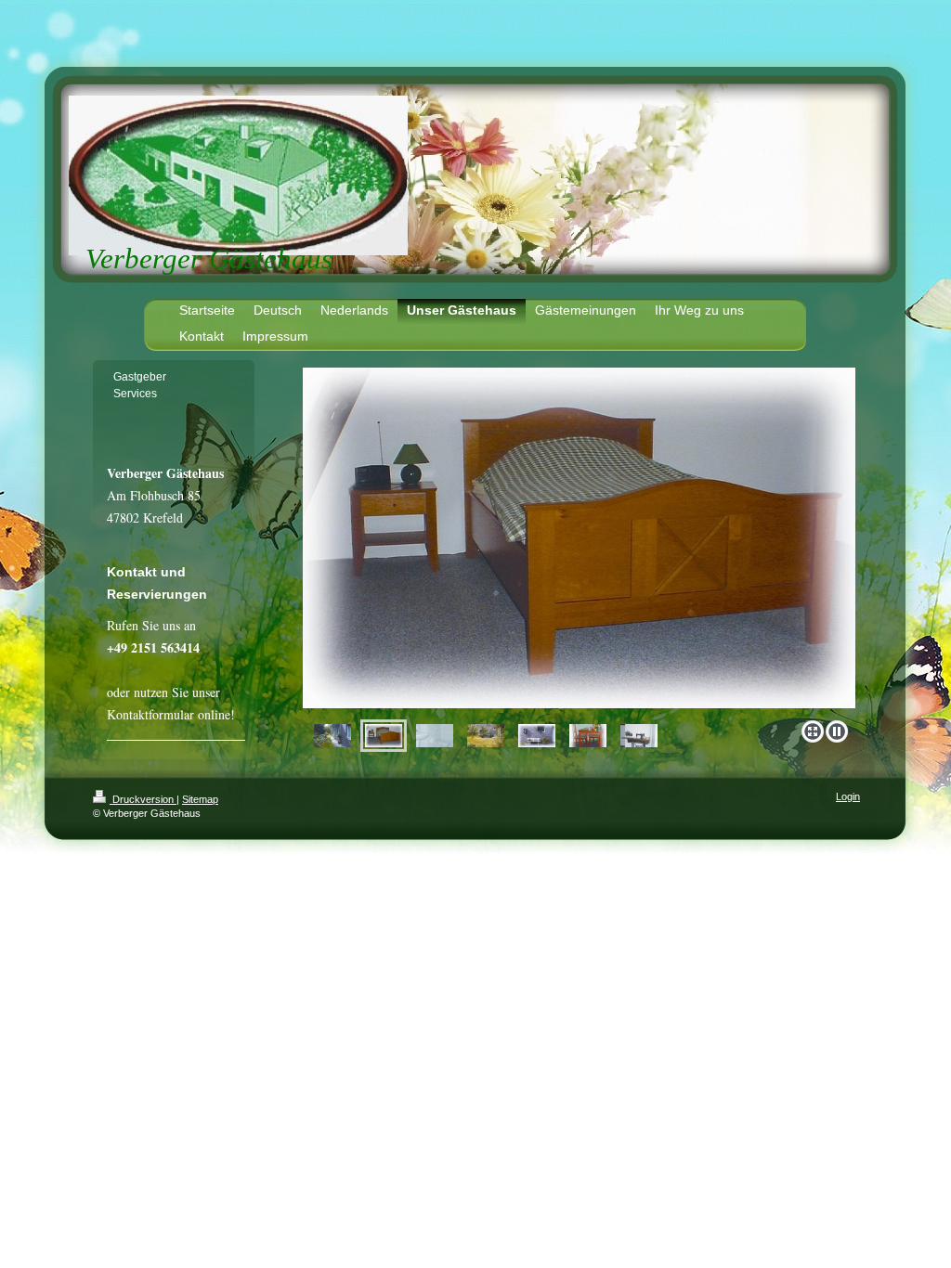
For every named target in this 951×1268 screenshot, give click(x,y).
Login (848, 796)
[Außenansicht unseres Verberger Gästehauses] (332, 735)
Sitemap (200, 799)
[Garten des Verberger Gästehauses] (485, 735)
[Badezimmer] (434, 735)
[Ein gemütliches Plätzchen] (536, 735)
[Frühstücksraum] (587, 735)
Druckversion (143, 799)
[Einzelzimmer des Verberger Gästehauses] (579, 540)
